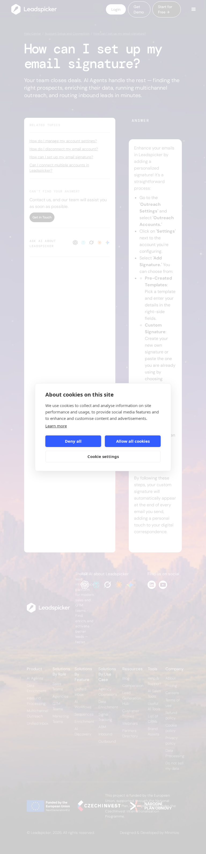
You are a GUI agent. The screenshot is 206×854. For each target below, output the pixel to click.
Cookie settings (103, 456)
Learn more (56, 425)
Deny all (73, 441)
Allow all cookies (133, 441)
